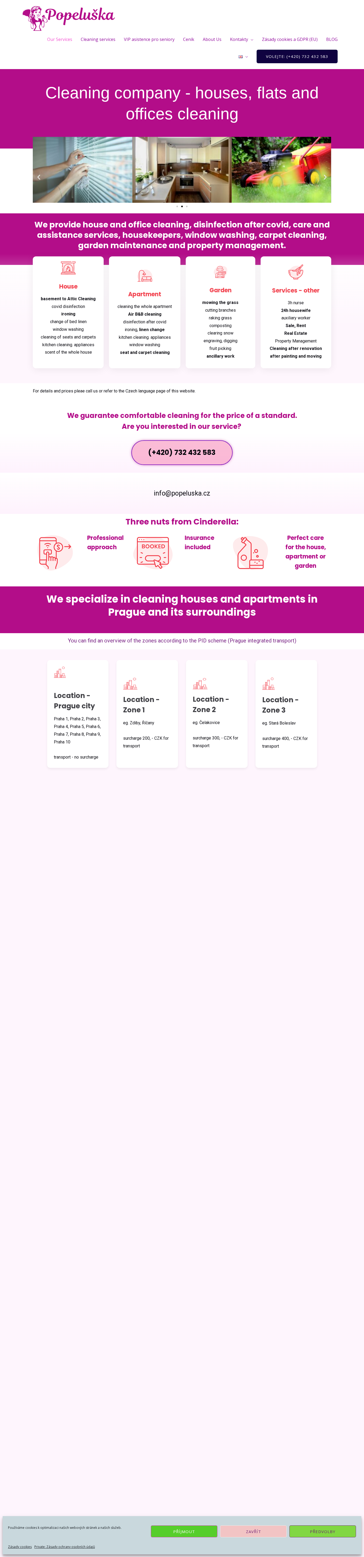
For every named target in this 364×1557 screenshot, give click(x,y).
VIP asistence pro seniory (149, 39)
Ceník (188, 39)
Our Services (59, 39)
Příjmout (184, 1531)
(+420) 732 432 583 (182, 452)
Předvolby (322, 1531)
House (68, 286)
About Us (212, 39)
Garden (220, 290)
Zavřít (253, 1531)
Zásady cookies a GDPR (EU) (290, 39)
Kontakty (239, 39)
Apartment (144, 294)
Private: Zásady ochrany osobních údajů (64, 1547)
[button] (38, 177)
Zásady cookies (20, 1547)
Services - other (295, 290)
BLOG (332, 39)
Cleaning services (98, 39)
